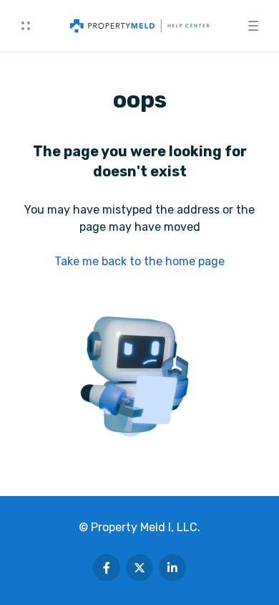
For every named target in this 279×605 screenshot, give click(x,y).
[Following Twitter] (139, 567)
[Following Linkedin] (172, 567)
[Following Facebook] (106, 567)
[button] (25, 25)
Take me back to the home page (139, 261)
